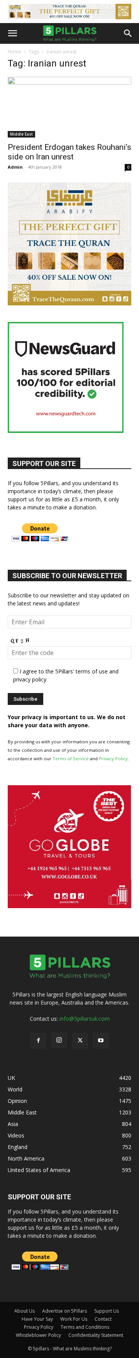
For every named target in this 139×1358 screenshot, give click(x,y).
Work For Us (73, 1319)
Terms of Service (71, 758)
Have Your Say (37, 1319)
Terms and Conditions (85, 1327)
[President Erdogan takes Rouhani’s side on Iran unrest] (69, 107)
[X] (80, 1040)
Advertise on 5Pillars (64, 1311)
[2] (69, 11)
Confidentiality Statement (95, 1335)
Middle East (21, 134)
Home (14, 51)
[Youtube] (100, 1040)
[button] (12, 33)
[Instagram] (59, 1040)
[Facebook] (38, 1040)
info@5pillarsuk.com (84, 1018)
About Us (24, 1311)
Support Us (106, 1311)
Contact (103, 1319)
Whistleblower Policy (38, 1335)
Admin (15, 167)
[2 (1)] (69, 303)
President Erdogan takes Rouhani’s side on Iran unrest (69, 152)
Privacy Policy (113, 758)
